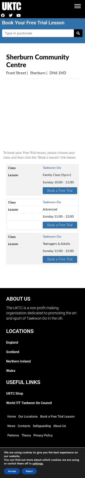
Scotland (12, 352)
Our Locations (28, 416)
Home (11, 416)
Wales (10, 371)
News (11, 426)
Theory (26, 435)
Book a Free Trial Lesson (57, 416)
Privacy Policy (43, 435)
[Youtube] (19, 15)
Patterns (13, 435)
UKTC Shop (14, 393)
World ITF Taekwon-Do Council (29, 403)
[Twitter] (11, 15)
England (12, 342)
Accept (12, 471)
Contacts (24, 426)
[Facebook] (3, 15)
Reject (29, 471)
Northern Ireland (18, 361)
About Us (59, 426)
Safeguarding (42, 426)
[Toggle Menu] (77, 6)
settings (37, 464)
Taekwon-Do (52, 167)
